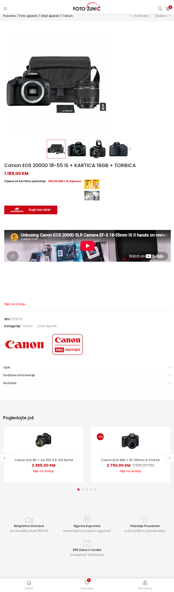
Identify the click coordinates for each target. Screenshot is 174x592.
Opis (6, 367)
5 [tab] (95, 489)
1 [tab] (78, 489)
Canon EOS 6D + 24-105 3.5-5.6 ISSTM (43, 460)
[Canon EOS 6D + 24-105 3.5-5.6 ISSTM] (43, 440)
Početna (9, 16)
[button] (167, 8)
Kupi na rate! (40, 209)
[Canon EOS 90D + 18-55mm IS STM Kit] (130, 440)
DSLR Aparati (50, 16)
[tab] (87, 367)
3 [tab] (87, 489)
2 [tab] (83, 489)
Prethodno (141, 16)
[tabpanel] (43, 454)
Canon (68, 16)
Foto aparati (28, 16)
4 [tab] (91, 489)
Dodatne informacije (19, 375)
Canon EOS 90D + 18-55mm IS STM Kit (130, 460)
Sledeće (161, 16)
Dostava (9, 383)
